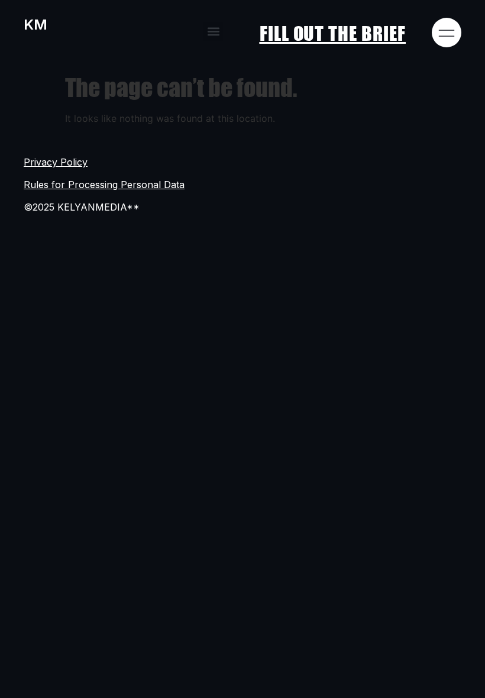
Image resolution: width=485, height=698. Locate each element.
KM (35, 24)
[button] (213, 31)
